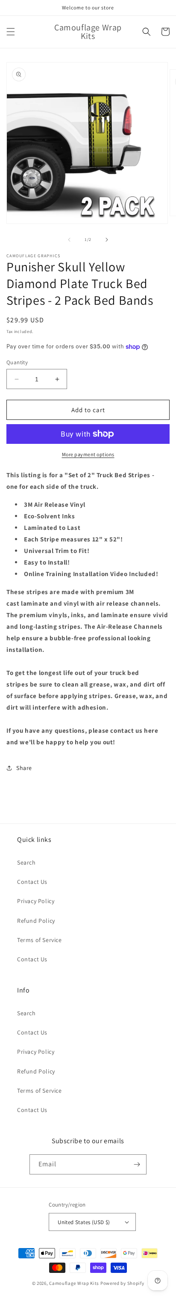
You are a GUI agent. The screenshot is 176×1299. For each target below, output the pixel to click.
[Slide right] (106, 239)
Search (26, 862)
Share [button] (24, 768)
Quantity (17, 362)
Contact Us (32, 882)
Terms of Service (39, 940)
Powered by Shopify (122, 1283)
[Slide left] (69, 239)
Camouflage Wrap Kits (74, 1283)
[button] (10, 31)
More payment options (88, 454)
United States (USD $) (84, 1222)
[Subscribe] (136, 1164)
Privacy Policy (35, 901)
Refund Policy (36, 920)
